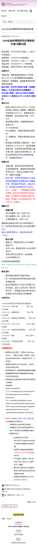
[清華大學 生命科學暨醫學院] (14, 4)
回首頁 (3, 11)
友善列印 (6, 506)
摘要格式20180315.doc (11, 485)
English (4, 16)
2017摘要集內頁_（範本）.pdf (14, 495)
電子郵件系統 (22, 11)
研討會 (10, 22)
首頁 (4, 22)
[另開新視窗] (31, 10)
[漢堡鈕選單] (34, 4)
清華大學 (11, 11)
